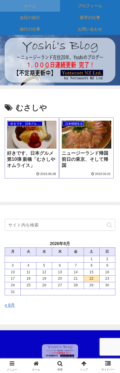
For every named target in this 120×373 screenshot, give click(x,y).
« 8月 (10, 305)
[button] (109, 225)
